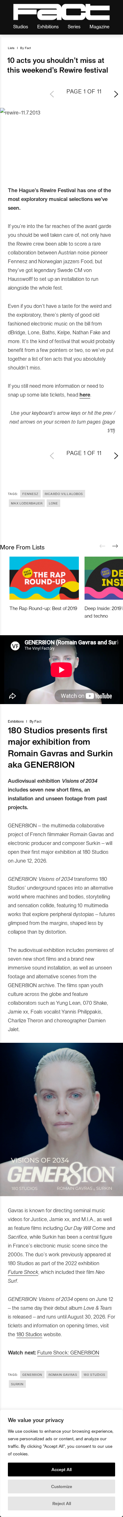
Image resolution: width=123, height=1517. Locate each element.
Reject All (61, 1503)
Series (74, 26)
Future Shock (23, 1272)
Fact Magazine (61, 12)
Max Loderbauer (27, 503)
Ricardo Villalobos (64, 494)
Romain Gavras (63, 1374)
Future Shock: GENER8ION (68, 1352)
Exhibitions (48, 26)
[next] (115, 546)
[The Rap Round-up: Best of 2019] (44, 578)
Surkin (17, 1384)
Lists (11, 48)
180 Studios (29, 1334)
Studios (20, 26)
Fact (28, 48)
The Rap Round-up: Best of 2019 (43, 608)
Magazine (99, 26)
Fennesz (30, 494)
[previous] (102, 546)
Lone (53, 503)
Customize (61, 1486)
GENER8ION (32, 1374)
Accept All (61, 1469)
